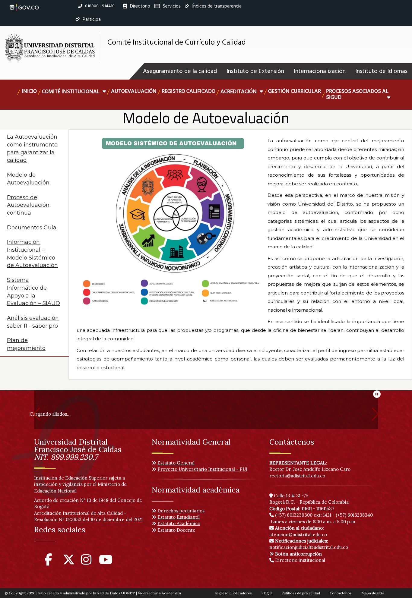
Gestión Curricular (294, 91)
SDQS (266, 593)
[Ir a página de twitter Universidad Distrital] (69, 562)
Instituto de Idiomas (381, 71)
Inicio (29, 91)
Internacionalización (320, 71)
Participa (91, 20)
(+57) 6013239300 (294, 515)
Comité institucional (71, 91)
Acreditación (239, 91)
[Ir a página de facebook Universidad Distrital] (48, 562)
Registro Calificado (188, 91)
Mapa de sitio (372, 593)
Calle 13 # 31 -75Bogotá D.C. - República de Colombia (309, 499)
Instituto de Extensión (255, 71)
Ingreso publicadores (233, 593)
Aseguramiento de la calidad (180, 71)
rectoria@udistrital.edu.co (297, 476)
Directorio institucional (299, 560)
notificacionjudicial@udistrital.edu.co (308, 544)
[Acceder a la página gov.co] (24, 4)
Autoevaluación (134, 91)
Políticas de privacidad (300, 593)
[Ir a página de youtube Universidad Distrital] (106, 562)
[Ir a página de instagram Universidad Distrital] (86, 562)
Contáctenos (341, 593)
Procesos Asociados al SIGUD (357, 94)
